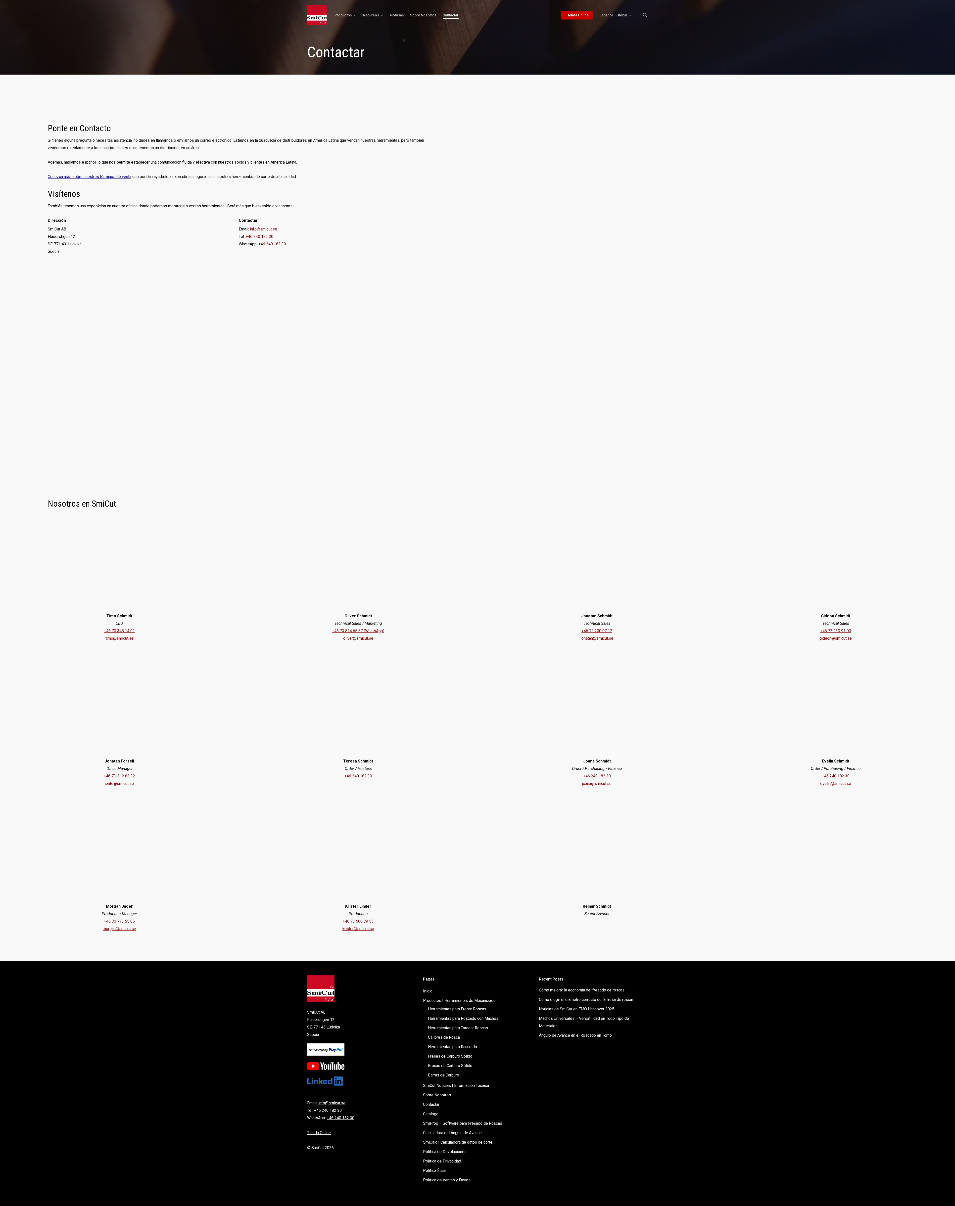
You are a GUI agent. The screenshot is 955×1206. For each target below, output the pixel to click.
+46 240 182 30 (272, 244)
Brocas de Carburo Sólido (450, 1065)
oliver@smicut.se (358, 638)
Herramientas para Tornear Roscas (458, 1028)
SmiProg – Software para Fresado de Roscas (462, 1123)
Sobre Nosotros (437, 1095)
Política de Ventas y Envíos (447, 1180)
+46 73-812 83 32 (119, 776)
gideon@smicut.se (835, 638)
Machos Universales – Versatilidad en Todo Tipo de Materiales (584, 1022)
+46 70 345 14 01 (119, 630)
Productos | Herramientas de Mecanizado (459, 1000)
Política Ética (434, 1170)
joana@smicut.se (597, 783)
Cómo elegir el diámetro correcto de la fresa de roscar (586, 999)
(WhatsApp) (373, 630)
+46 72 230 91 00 (835, 630)
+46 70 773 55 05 (119, 921)
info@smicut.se (263, 229)
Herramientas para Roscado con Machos (463, 1018)
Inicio (427, 991)
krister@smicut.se (358, 928)
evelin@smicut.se (835, 783)
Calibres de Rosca (444, 1037)
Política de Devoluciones (445, 1151)
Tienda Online (319, 1132)
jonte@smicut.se (119, 783)
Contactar (431, 1104)
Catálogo (430, 1114)
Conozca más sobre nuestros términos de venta (89, 176)
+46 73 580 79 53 (358, 921)
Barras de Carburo (443, 1075)
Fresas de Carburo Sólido (450, 1056)
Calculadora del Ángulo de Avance (452, 1132)
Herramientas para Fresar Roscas (457, 1009)
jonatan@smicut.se (597, 638)
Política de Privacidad (442, 1161)
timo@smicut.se (119, 638)
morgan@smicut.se (119, 928)
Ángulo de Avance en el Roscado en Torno (575, 1035)
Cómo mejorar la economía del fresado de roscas (581, 990)
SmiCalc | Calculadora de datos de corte (457, 1142)
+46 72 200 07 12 (596, 630)
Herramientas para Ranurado (452, 1046)
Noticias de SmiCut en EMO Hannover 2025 (576, 1009)
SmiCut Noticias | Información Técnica (456, 1085)
